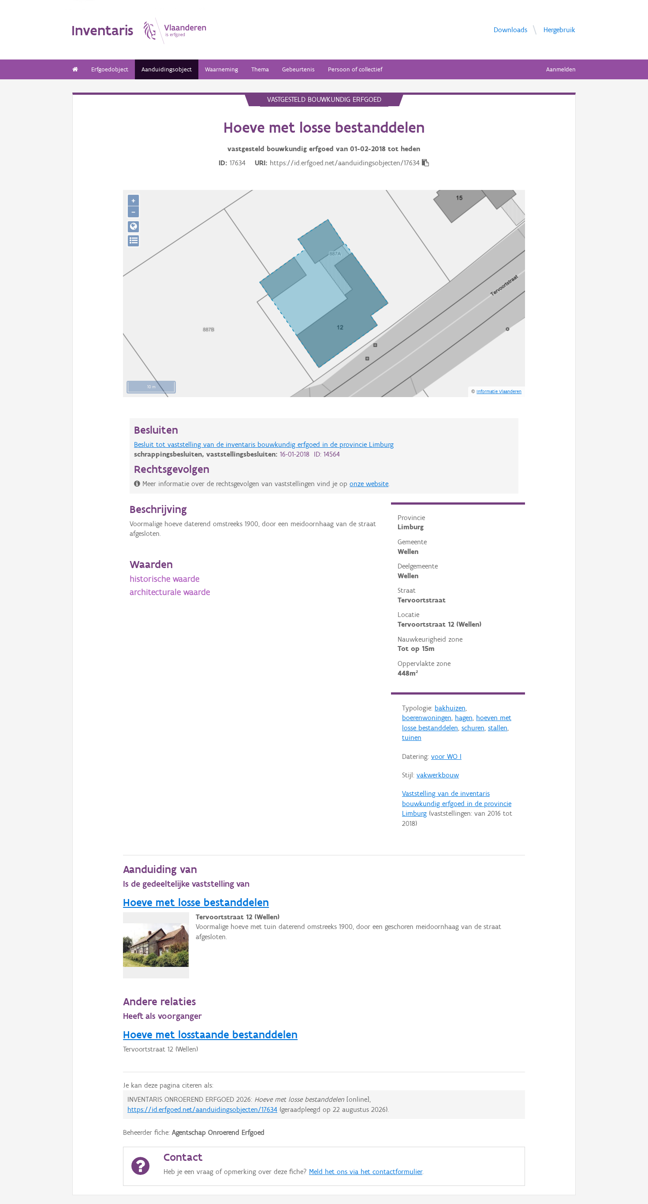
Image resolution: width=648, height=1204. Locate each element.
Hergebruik (559, 29)
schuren (473, 728)
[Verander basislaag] (133, 240)
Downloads (510, 29)
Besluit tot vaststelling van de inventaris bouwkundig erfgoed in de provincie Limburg (264, 444)
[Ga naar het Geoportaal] (133, 226)
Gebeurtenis (298, 69)
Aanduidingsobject (167, 69)
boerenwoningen (426, 717)
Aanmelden (561, 69)
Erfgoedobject (109, 69)
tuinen (411, 737)
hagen (464, 717)
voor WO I (446, 756)
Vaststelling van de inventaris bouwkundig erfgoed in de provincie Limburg (456, 803)
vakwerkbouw (438, 775)
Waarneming (221, 69)
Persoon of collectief (355, 69)
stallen (497, 728)
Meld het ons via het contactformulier (365, 1171)
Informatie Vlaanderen (499, 391)
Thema (260, 69)
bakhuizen (450, 708)
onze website (369, 483)
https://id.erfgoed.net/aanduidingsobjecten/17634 (202, 1109)
